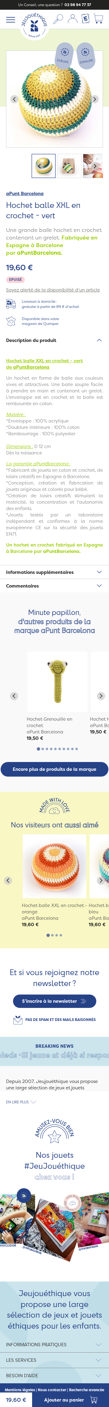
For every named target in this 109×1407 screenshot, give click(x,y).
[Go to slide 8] (68, 749)
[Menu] (9, 19)
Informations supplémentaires (40, 572)
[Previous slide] (14, 99)
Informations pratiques (36, 1344)
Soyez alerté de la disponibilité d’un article (53, 290)
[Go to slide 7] (64, 749)
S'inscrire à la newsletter (49, 1001)
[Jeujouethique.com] (34, 39)
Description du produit (31, 340)
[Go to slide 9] (72, 749)
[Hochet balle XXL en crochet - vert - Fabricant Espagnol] (58, 682)
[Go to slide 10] (76, 749)
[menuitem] (43, 166)
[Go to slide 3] (47, 749)
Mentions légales (20, 1390)
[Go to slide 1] (38, 748)
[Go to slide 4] (51, 749)
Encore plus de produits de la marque (54, 769)
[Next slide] (95, 99)
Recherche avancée (86, 1390)
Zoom (12, 54)
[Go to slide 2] (42, 749)
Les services (21, 1360)
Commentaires (22, 586)
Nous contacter (52, 1390)
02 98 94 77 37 (77, 4)
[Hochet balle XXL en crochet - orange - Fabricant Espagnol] (54, 866)
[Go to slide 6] (59, 749)
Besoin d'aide (22, 1375)
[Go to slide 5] (55, 749)
